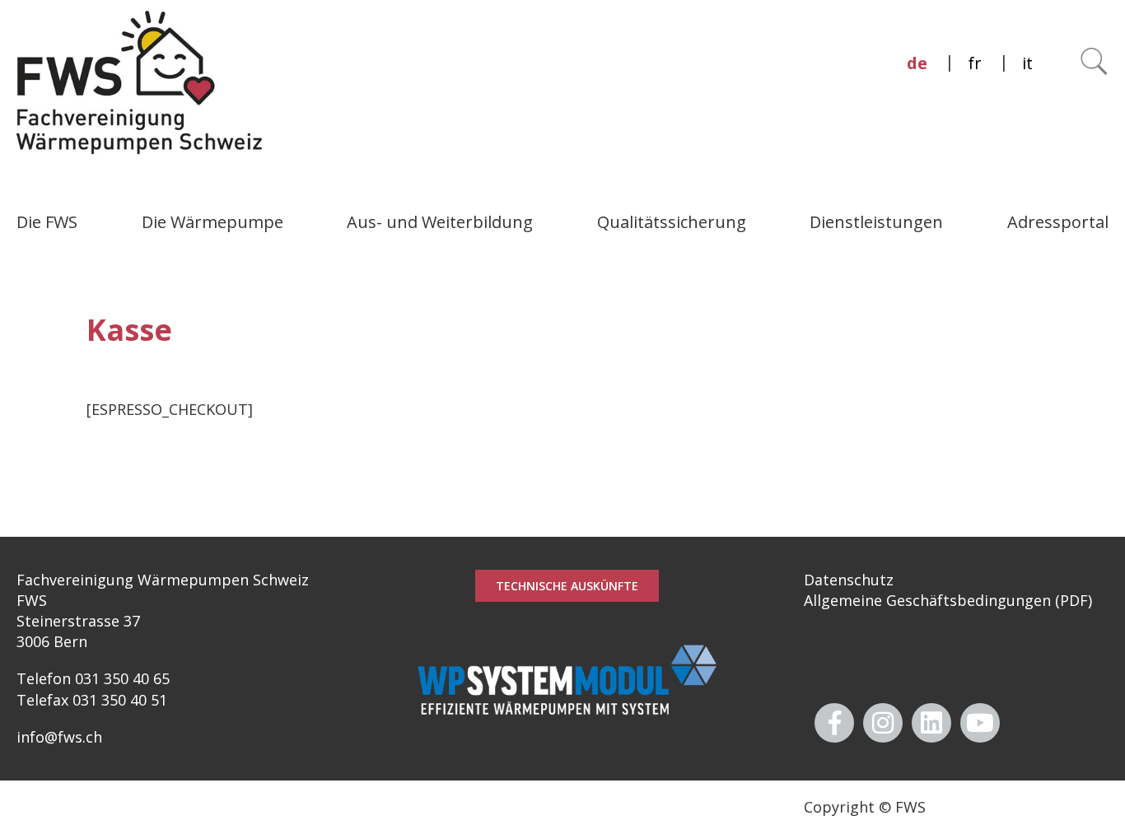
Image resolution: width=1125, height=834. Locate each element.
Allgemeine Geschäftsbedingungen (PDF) (948, 600)
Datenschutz (849, 579)
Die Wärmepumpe (212, 222)
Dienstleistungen (876, 222)
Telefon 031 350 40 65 (93, 678)
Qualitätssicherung (671, 222)
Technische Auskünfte (567, 586)
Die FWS (46, 222)
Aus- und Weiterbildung (440, 222)
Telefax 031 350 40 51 (91, 700)
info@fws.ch (59, 737)
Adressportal (1058, 222)
